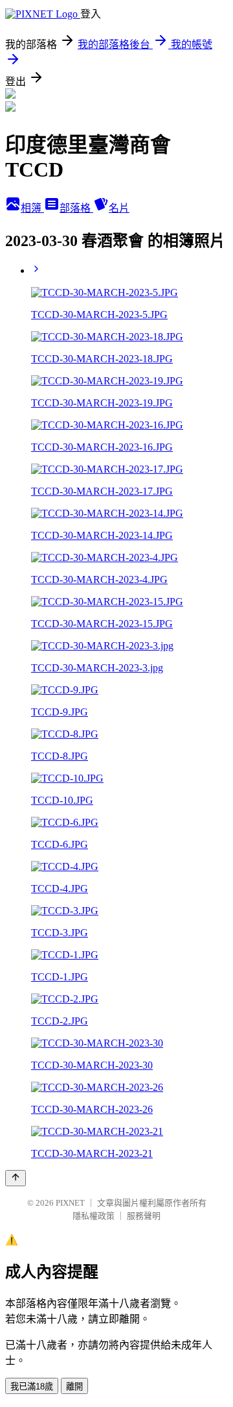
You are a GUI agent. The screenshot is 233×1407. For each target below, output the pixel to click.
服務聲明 (144, 1216)
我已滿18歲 (31, 1386)
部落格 (76, 208)
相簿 (32, 208)
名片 (119, 208)
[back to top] (15, 1178)
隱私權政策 (93, 1216)
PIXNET (70, 1203)
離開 (74, 1386)
